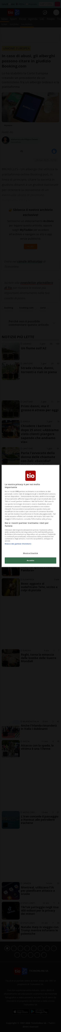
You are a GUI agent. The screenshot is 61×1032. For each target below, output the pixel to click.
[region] (30, 516)
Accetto (30, 560)
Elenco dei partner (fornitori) (18, 544)
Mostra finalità (30, 553)
